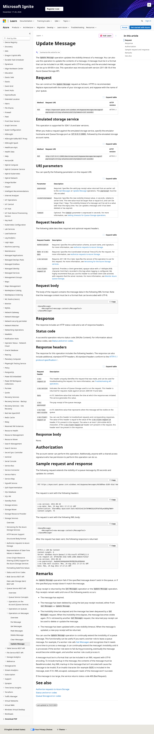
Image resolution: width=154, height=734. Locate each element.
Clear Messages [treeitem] (17, 639)
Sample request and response (137, 49)
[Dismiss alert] (149, 5)
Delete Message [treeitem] (17, 635)
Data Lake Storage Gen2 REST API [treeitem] (16, 582)
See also (128, 56)
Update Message (80, 191)
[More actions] (116, 36)
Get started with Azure (140, 27)
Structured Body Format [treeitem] (16, 538)
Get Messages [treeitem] (16, 626)
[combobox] (16, 38)
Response (129, 43)
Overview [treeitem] (10, 522)
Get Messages (64, 191)
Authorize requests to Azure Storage (88, 247)
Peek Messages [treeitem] (17, 631)
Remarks (128, 53)
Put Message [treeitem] (16, 622)
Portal (124, 27)
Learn (38, 35)
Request (128, 40)
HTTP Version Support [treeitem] (15, 534)
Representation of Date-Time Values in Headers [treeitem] (18, 552)
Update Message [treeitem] (17, 644)
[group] (77, 485)
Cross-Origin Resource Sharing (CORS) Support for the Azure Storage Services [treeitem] (18, 561)
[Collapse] (30, 34)
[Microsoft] (4, 21)
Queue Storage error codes (48, 696)
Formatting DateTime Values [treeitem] (18, 568)
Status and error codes (62, 341)
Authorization (130, 46)
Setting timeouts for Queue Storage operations (87, 215)
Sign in (148, 21)
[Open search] (142, 21)
